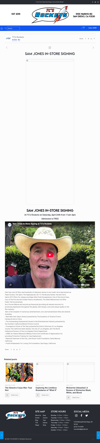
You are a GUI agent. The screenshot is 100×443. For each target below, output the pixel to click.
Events (37, 418)
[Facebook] (93, 2)
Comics (45, 418)
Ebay (44, 415)
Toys (44, 420)
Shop (44, 425)
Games (45, 422)
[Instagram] (98, 2)
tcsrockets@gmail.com (81, 429)
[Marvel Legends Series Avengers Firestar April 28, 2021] (98, 435)
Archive (14, 40)
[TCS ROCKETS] (50, 14)
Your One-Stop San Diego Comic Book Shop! (49, 2)
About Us (38, 415)
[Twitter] (95, 2)
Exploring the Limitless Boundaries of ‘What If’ (46, 389)
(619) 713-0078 (78, 427)
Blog (36, 420)
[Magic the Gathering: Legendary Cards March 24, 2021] (1, 435)
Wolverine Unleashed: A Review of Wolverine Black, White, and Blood (78, 390)
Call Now (92, 28)
